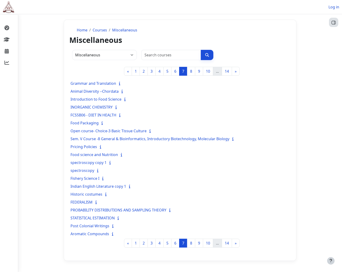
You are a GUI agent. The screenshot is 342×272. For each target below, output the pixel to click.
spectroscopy (82, 170)
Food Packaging (84, 123)
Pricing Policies (83, 146)
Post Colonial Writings (89, 225)
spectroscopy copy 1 (88, 162)
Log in (334, 7)
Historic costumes (86, 194)
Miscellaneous (124, 30)
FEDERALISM (81, 202)
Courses (100, 30)
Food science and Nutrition (94, 154)
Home (82, 30)
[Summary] (120, 83)
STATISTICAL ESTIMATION (92, 218)
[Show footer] (331, 261)
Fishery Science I (84, 178)
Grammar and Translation (93, 83)
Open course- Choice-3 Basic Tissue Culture (108, 130)
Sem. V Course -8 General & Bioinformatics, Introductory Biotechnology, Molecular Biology (149, 138)
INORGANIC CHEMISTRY (91, 107)
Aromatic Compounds (89, 233)
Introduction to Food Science (95, 99)
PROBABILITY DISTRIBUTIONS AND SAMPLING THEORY (118, 210)
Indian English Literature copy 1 (98, 186)
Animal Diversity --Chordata (94, 91)
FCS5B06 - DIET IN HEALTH (93, 115)
